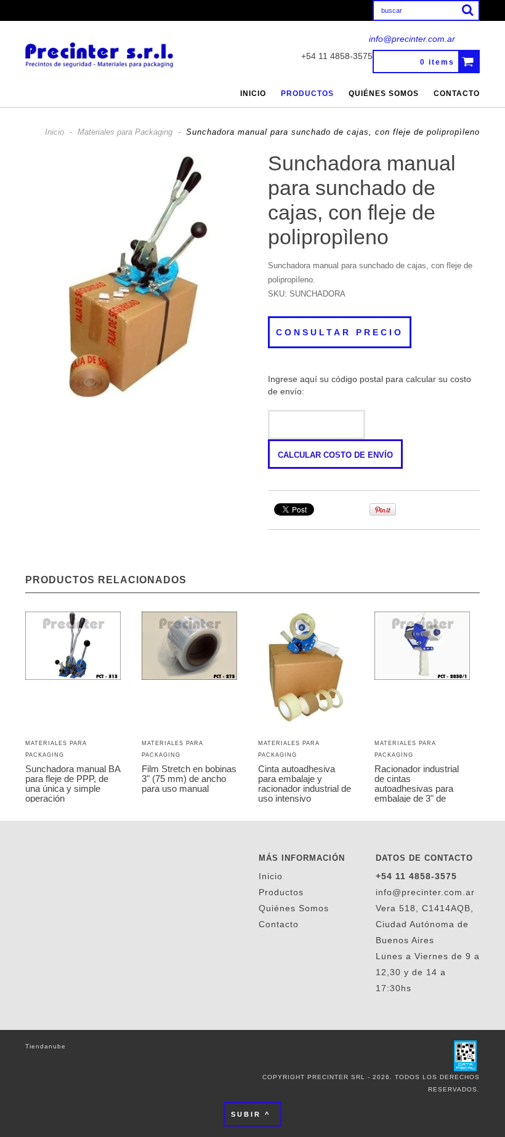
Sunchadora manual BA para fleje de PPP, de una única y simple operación (72, 784)
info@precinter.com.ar (412, 39)
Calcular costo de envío (335, 455)
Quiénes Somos (384, 93)
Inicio (253, 93)
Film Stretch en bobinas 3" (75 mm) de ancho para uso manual (189, 779)
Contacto (457, 93)
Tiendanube (45, 1046)
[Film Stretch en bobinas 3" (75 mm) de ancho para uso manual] (189, 647)
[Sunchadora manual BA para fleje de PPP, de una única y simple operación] (73, 647)
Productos (307, 93)
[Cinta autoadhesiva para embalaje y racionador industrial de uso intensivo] (306, 668)
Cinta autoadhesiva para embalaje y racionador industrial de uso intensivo (304, 784)
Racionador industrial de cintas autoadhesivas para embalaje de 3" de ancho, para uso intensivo (416, 793)
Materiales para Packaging (125, 132)
